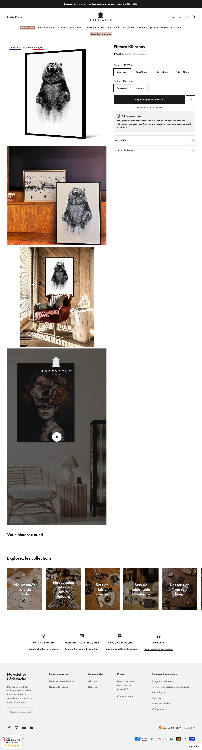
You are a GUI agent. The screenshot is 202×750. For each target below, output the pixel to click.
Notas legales (159, 692)
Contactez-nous (125, 696)
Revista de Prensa (58, 687)
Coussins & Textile (94, 27)
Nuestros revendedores (61, 681)
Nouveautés (27, 27)
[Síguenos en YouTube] (24, 728)
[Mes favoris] (190, 99)
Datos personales (161, 703)
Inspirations (176, 27)
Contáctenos (158, 709)
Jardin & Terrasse (159, 27)
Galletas (156, 698)
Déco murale (113, 27)
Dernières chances (101, 34)
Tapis (79, 27)
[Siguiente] (194, 4)
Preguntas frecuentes (163, 681)
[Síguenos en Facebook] (9, 728)
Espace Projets (14, 17)
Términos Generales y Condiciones (170, 687)
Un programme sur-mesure (158, 649)
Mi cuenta (93, 681)
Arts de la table (66, 27)
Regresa (92, 687)
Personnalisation (46, 27)
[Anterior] (7, 4)
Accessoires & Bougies (135, 27)
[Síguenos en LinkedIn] (32, 728)
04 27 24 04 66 (155, 107)
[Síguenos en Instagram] (17, 728)
